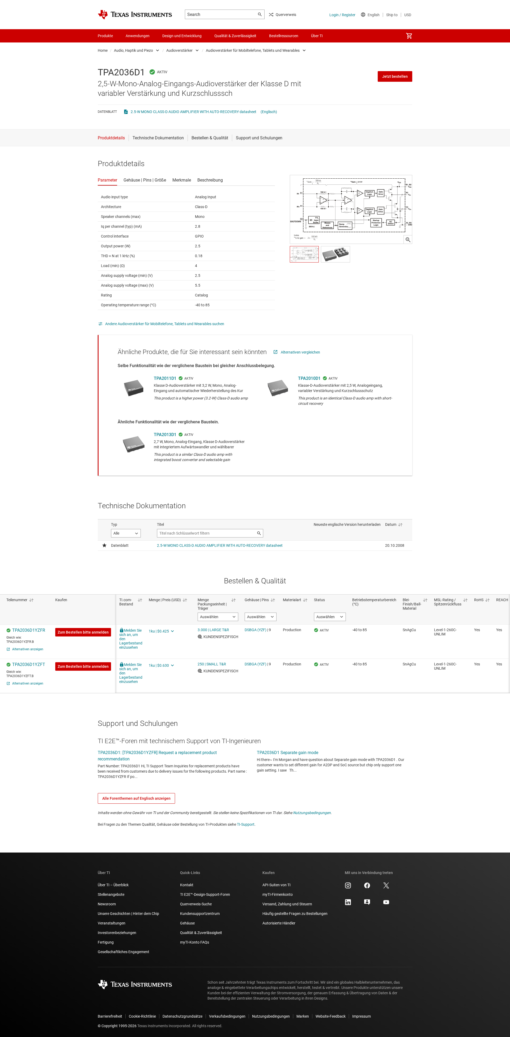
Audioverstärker (179, 50)
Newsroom (107, 904)
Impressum (361, 1016)
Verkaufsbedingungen (227, 1016)
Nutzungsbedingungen (312, 813)
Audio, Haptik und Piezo (133, 50)
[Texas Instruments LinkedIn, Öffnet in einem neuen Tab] (348, 904)
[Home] (135, 14)
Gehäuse (187, 923)
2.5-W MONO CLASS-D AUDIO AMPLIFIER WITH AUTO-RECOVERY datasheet (193, 112)
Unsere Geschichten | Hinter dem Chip (128, 913)
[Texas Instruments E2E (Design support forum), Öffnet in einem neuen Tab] (367, 904)
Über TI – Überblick (113, 885)
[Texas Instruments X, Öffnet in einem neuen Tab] (386, 887)
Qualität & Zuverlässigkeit (201, 933)
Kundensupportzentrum (200, 913)
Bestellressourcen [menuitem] (283, 36)
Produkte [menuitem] (105, 36)
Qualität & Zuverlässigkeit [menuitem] (235, 36)
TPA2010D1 (309, 378)
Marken (302, 1016)
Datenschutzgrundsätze (182, 1016)
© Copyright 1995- (117, 1026)
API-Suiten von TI (276, 885)
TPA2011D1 (165, 378)
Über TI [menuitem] (317, 36)
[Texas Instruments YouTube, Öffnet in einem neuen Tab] (386, 904)
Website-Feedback (331, 1016)
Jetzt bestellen (395, 76)
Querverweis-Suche (196, 904)
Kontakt (186, 885)
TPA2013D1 (165, 434)
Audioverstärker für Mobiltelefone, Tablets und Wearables (253, 50)
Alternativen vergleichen (300, 352)
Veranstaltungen (111, 923)
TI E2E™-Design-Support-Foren (205, 894)
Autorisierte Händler (278, 923)
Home (103, 50)
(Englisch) (269, 112)
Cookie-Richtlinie (142, 1016)
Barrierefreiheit (110, 1016)
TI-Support (245, 824)
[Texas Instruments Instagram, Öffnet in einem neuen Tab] (348, 887)
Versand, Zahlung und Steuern (287, 904)
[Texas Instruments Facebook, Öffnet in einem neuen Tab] (367, 887)
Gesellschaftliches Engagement (123, 952)
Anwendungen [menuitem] (138, 36)
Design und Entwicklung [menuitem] (182, 36)
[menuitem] (409, 35)
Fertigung (106, 942)
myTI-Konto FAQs (194, 942)
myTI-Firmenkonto (277, 894)
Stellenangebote (111, 894)
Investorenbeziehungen (117, 933)
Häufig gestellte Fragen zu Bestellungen (295, 913)
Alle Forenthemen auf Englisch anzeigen (136, 798)
